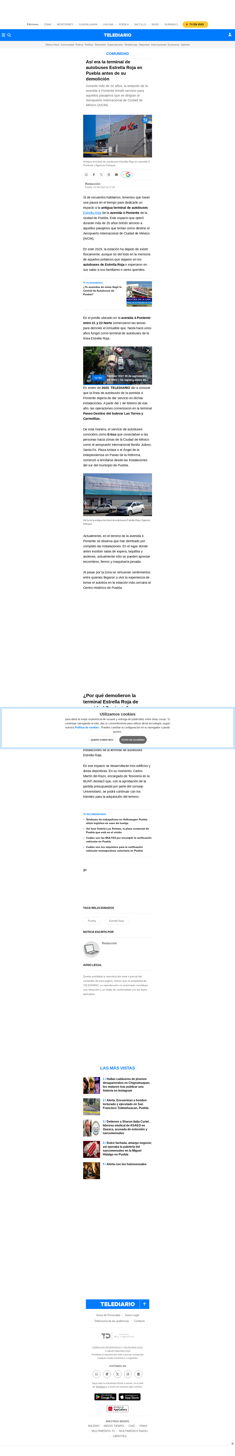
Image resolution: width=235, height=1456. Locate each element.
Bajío (155, 24)
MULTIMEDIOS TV (103, 1430)
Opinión (185, 44)
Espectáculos (115, 44)
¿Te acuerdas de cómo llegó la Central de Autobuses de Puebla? (102, 291)
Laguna (108, 24)
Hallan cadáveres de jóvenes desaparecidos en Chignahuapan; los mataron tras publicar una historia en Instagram (126, 1084)
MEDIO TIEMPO (114, 1425)
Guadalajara (88, 24)
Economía (173, 44)
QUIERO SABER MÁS (102, 740)
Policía (79, 44)
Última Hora (52, 44)
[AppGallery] (117, 1409)
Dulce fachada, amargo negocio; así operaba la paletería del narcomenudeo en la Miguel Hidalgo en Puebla (127, 1148)
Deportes (144, 44)
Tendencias (131, 44)
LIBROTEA (119, 1436)
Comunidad (67, 44)
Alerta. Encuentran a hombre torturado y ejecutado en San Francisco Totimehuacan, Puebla (126, 1104)
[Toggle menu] (3, 35)
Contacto (139, 1321)
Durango (171, 24)
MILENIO (94, 1425)
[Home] (117, 35)
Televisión (100, 44)
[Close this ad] (232, 1443)
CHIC (132, 1425)
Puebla (124, 24)
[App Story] (130, 1397)
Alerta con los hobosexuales (127, 1164)
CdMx (47, 24)
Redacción (92, 184)
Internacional (158, 44)
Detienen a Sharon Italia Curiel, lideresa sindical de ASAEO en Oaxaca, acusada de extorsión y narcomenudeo (126, 1127)
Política (89, 44)
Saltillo (140, 24)
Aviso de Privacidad (108, 1315)
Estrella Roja (92, 213)
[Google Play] (105, 1397)
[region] (117, 9)
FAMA (143, 1425)
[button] (86, 174)
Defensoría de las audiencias (111, 1321)
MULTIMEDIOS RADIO (133, 1430)
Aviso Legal (132, 1315)
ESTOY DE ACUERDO (133, 740)
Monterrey (65, 24)
